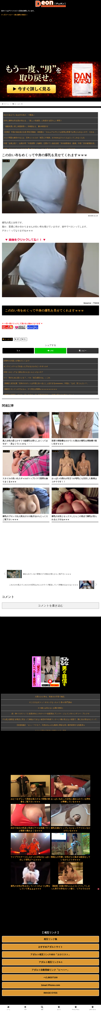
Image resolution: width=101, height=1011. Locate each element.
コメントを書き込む (50, 605)
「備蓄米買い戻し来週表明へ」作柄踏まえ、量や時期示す (26, 126)
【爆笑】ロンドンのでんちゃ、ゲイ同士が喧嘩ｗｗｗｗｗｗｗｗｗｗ (30, 389)
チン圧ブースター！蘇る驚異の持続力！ (14, 15)
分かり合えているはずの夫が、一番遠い (19, 115)
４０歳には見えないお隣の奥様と (50, 708)
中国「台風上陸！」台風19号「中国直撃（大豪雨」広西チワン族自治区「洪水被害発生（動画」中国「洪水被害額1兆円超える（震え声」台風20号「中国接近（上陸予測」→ (51, 143)
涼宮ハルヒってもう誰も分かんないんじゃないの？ (23, 372)
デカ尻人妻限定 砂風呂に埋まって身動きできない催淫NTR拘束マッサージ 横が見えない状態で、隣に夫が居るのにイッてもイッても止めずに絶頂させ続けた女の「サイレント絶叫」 (51, 719)
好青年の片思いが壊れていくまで (16, 361)
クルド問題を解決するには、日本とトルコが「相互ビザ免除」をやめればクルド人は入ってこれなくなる (44, 138)
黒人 (24, 339)
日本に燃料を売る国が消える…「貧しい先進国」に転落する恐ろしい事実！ (33, 121)
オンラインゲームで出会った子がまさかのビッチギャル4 (26, 366)
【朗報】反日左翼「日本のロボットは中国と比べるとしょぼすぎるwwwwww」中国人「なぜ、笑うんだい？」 (46, 383)
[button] (83, 350)
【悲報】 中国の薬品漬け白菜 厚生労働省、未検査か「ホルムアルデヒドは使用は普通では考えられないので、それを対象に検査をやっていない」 (51, 132)
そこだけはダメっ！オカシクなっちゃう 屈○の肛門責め (50, 702)
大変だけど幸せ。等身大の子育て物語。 (50, 697)
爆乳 (18, 339)
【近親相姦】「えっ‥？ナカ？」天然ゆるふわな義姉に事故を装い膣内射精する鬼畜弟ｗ (50, 725)
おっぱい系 (8, 339)
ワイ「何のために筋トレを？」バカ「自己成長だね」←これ (27, 378)
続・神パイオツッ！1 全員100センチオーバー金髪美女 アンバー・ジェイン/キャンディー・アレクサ (50, 714)
